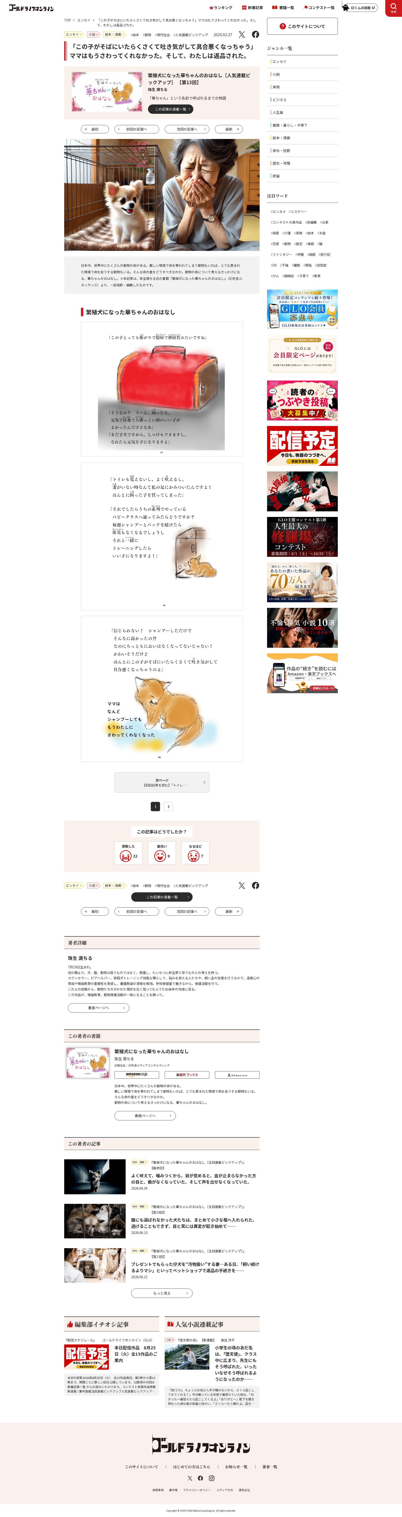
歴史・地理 (281, 163)
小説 (276, 74)
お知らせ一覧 (236, 1466)
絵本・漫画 (281, 137)
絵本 (311, 233)
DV (275, 265)
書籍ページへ (145, 1115)
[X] (242, 34)
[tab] (393, 8)
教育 (317, 276)
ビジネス (280, 99)
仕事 (325, 222)
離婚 (297, 265)
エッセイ (83, 20)
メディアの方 (225, 1490)
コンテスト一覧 (321, 7)
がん (276, 276)
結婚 (312, 254)
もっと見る (162, 1293)
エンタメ (279, 211)
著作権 (173, 1490)
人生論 (278, 112)
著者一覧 (269, 1466)
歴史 (299, 243)
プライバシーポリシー (197, 1490)
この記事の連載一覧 (170, 109)
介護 (287, 233)
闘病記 (289, 276)
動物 (287, 243)
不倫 (285, 265)
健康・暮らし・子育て (290, 125)
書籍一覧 (286, 7)
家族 (299, 233)
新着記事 (255, 7)
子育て (304, 276)
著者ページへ (98, 1007)
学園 (300, 254)
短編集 (312, 222)
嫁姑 (308, 265)
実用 (276, 86)
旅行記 (325, 254)
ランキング (223, 7)
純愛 (276, 233)
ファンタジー (282, 254)
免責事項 (158, 1490)
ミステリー (299, 211)
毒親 (311, 243)
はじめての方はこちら (191, 1466)
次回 (187, 129)
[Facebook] (255, 34)
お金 (322, 233)
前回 (136, 129)
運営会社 (244, 1490)
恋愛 (276, 243)
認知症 (322, 265)
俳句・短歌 (281, 150)
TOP (67, 20)
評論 (276, 175)
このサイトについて (306, 26)
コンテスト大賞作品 (287, 222)
